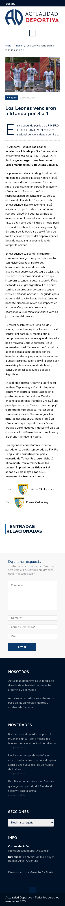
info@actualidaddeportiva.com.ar (28, 851)
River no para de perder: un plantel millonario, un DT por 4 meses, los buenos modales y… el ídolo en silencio (32, 738)
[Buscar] (57, 3)
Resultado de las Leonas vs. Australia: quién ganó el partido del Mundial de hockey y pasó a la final (31, 786)
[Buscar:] (17, 3)
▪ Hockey (12, 97)
